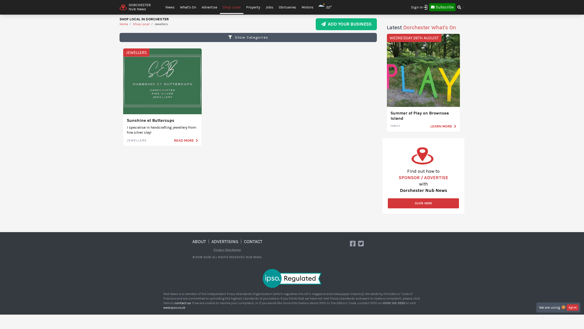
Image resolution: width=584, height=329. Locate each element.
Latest (421, 27)
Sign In (417, 7)
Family (395, 125)
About (199, 241)
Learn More (441, 126)
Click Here (423, 203)
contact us (183, 303)
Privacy (219, 250)
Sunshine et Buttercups (150, 120)
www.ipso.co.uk (174, 308)
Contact (253, 241)
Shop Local (232, 7)
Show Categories (251, 37)
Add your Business (349, 24)
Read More (184, 140)
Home (124, 24)
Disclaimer (233, 250)
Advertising (224, 241)
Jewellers (136, 52)
